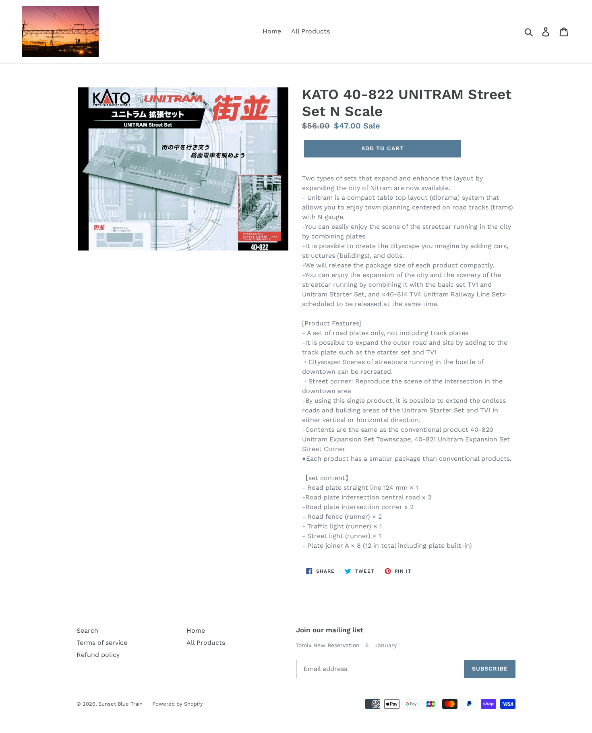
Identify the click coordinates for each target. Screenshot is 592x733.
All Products (310, 31)
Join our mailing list (329, 630)
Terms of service (102, 642)
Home (272, 31)
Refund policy (98, 654)
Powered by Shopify (177, 704)
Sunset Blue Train (121, 704)
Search (87, 630)
